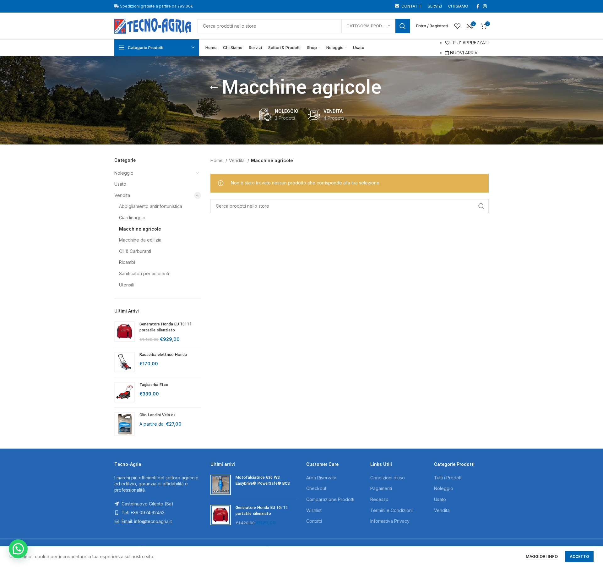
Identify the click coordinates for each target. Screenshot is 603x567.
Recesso (379, 499)
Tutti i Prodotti (448, 477)
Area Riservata (321, 477)
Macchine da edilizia (140, 240)
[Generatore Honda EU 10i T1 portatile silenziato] (124, 331)
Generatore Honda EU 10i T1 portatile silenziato (165, 327)
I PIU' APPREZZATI (469, 42)
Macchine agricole (140, 229)
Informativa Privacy (390, 521)
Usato (120, 184)
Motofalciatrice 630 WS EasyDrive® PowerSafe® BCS (263, 481)
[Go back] (214, 87)
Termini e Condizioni (391, 510)
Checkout (316, 488)
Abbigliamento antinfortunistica (150, 206)
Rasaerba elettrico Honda (163, 354)
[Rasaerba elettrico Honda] (124, 362)
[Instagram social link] (485, 6)
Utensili (126, 284)
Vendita (122, 195)
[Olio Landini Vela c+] (124, 424)
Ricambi (127, 262)
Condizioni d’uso (387, 477)
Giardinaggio (132, 217)
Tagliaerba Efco (153, 385)
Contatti (314, 521)
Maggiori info (542, 556)
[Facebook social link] (478, 6)
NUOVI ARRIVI (464, 52)
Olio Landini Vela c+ (157, 415)
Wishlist (314, 510)
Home (217, 160)
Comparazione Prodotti (330, 499)
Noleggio (123, 173)
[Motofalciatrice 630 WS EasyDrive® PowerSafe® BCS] (220, 485)
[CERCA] (402, 26)
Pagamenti (381, 488)
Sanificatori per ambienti (144, 273)
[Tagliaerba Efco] (124, 392)
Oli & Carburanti (135, 251)
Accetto (579, 556)
